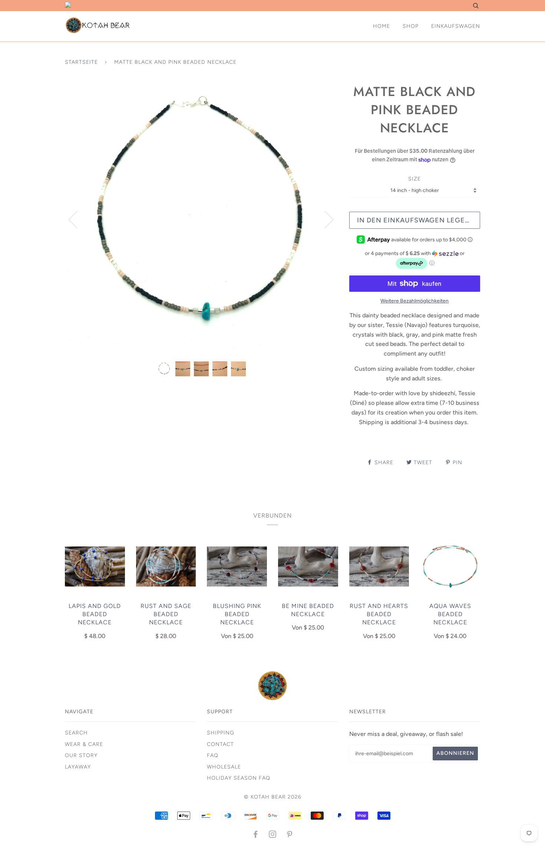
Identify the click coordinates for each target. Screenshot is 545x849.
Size (414, 179)
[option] (201, 219)
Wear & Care (84, 744)
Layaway (78, 767)
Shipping (220, 733)
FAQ (212, 755)
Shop (411, 26)
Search (76, 733)
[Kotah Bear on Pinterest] (290, 835)
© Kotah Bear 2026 (272, 797)
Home (381, 26)
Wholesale (224, 767)
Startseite (81, 62)
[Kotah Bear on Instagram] (273, 835)
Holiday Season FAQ (238, 778)
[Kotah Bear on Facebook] (256, 835)
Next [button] (324, 219)
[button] (414, 260)
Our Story (81, 755)
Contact (220, 744)
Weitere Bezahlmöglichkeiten (414, 301)
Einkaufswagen (455, 26)
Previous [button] (77, 219)
